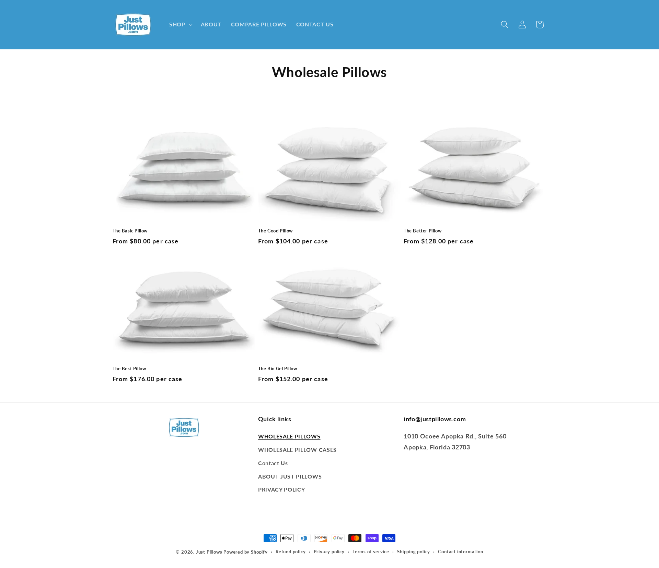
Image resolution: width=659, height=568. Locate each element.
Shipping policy (413, 551)
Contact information (460, 551)
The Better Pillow (422, 230)
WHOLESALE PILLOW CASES (297, 449)
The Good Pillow (275, 230)
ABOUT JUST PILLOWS (290, 476)
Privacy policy (329, 551)
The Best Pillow (129, 368)
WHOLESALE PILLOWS (289, 436)
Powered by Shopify (245, 552)
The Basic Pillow (130, 230)
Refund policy (290, 551)
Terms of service (370, 551)
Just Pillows (209, 552)
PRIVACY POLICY (281, 489)
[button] (180, 24)
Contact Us (273, 463)
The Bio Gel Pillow (277, 368)
